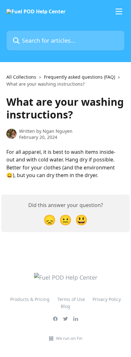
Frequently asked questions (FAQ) (79, 77)
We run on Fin (69, 338)
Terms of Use (71, 299)
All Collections (21, 77)
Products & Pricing (30, 299)
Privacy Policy (107, 299)
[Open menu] (119, 11)
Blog (65, 306)
